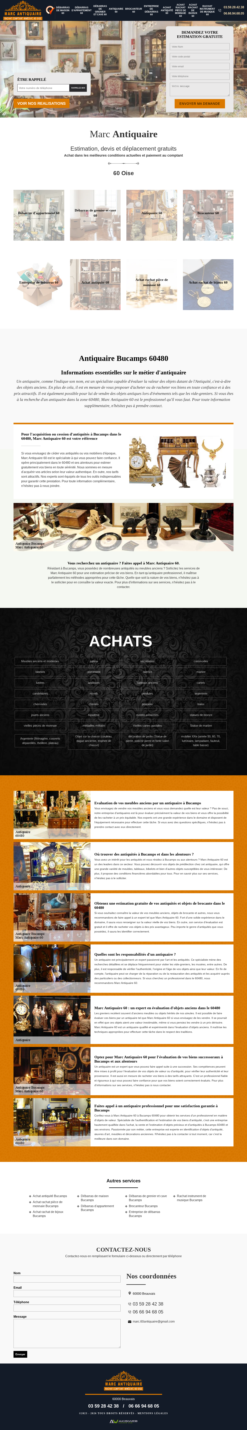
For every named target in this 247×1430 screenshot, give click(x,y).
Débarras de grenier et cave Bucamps (148, 1198)
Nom (17, 1273)
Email (18, 1287)
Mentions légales (153, 1413)
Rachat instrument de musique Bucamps (191, 1198)
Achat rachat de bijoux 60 (193, 10)
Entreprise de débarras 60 (151, 10)
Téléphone (21, 1302)
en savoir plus (39, 239)
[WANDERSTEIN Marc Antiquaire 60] (23, 10)
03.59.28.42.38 (234, 7)
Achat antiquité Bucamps (50, 1196)
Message (20, 1316)
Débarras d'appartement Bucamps (97, 1208)
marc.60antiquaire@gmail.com (154, 1321)
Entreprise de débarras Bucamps (144, 1214)
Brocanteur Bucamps (143, 1206)
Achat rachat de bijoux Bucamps (48, 1214)
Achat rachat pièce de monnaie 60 (180, 10)
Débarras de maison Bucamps (95, 1198)
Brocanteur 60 (133, 10)
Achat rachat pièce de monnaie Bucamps (48, 1204)
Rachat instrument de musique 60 (207, 10)
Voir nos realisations (41, 103)
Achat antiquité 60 (167, 10)
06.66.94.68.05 (234, 13)
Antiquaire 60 (116, 10)
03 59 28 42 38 (103, 1406)
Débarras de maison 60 (63, 10)
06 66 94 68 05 (144, 1406)
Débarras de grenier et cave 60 (100, 10)
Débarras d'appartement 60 (81, 10)
